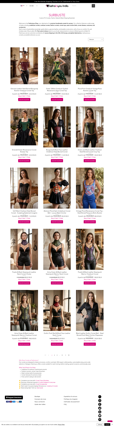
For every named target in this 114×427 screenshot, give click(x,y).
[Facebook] (99, 404)
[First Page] (45, 355)
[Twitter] (99, 408)
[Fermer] (112, 424)
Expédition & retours (70, 396)
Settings (100, 424)
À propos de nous (40, 399)
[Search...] (93, 5)
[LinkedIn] (99, 411)
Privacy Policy (61, 424)
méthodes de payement (72, 402)
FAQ (65, 404)
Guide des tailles (40, 404)
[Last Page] (69, 355)
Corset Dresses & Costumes (47, 382)
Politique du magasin (71, 399)
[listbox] (33, 6)
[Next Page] (66, 355)
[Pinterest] (99, 419)
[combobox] (96, 39)
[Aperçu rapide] (24, 65)
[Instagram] (99, 400)
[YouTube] (99, 415)
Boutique (37, 396)
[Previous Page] (48, 355)
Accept (107, 424)
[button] (33, 6)
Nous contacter (40, 402)
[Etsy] (99, 396)
